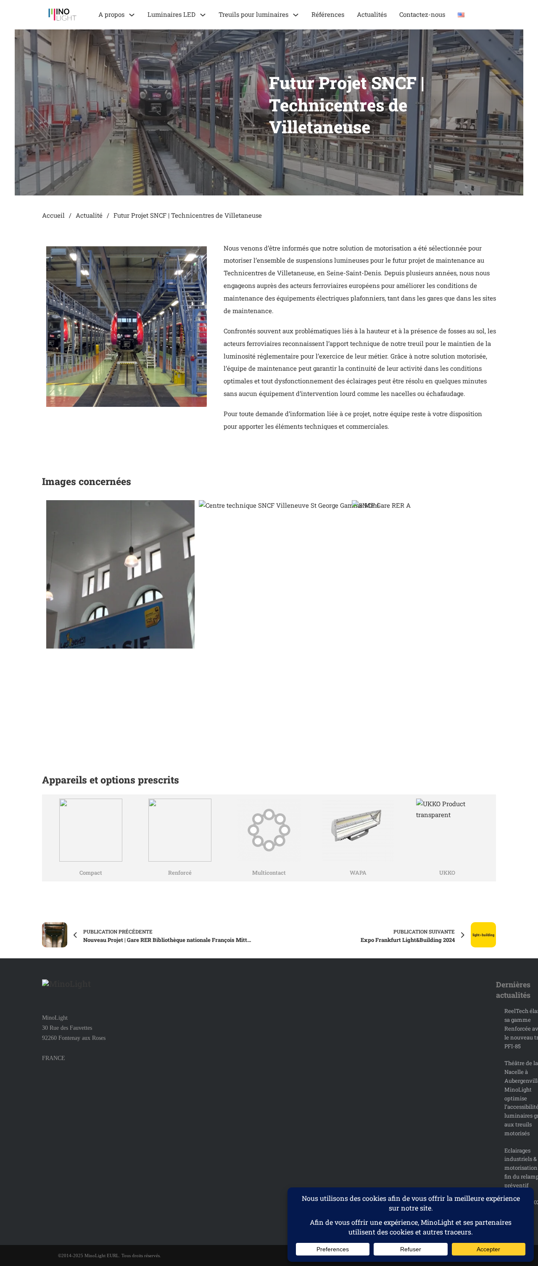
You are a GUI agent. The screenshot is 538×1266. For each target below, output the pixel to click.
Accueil (53, 215)
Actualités (372, 14)
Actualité (89, 215)
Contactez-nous (422, 14)
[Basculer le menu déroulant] (132, 15)
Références (327, 14)
